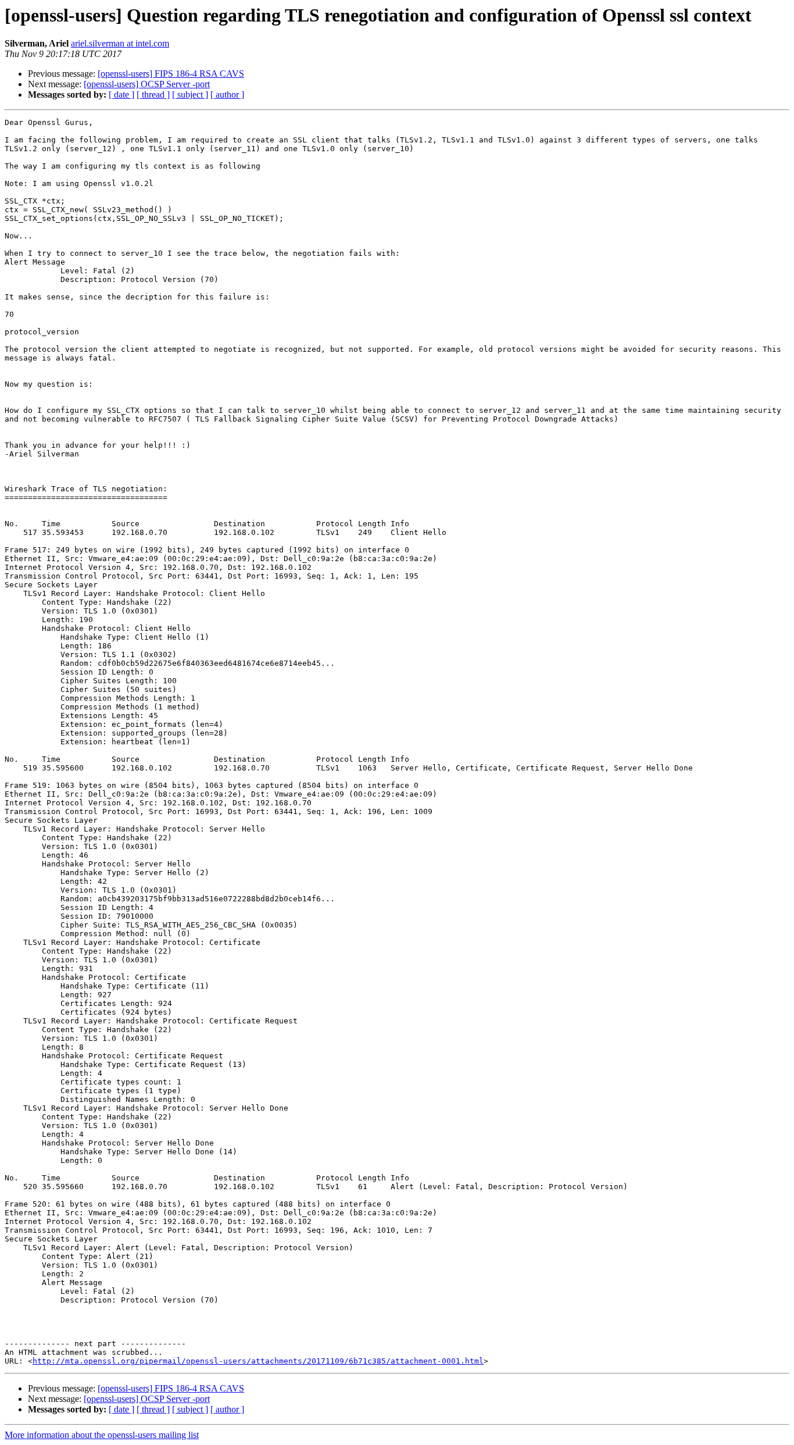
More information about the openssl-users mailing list (102, 1435)
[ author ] (227, 94)
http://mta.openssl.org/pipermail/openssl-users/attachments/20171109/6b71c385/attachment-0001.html (258, 1361)
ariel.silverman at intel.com (120, 43)
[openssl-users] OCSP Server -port (147, 84)
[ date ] (121, 94)
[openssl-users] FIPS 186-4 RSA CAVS (171, 74)
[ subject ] (190, 94)
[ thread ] (153, 94)
